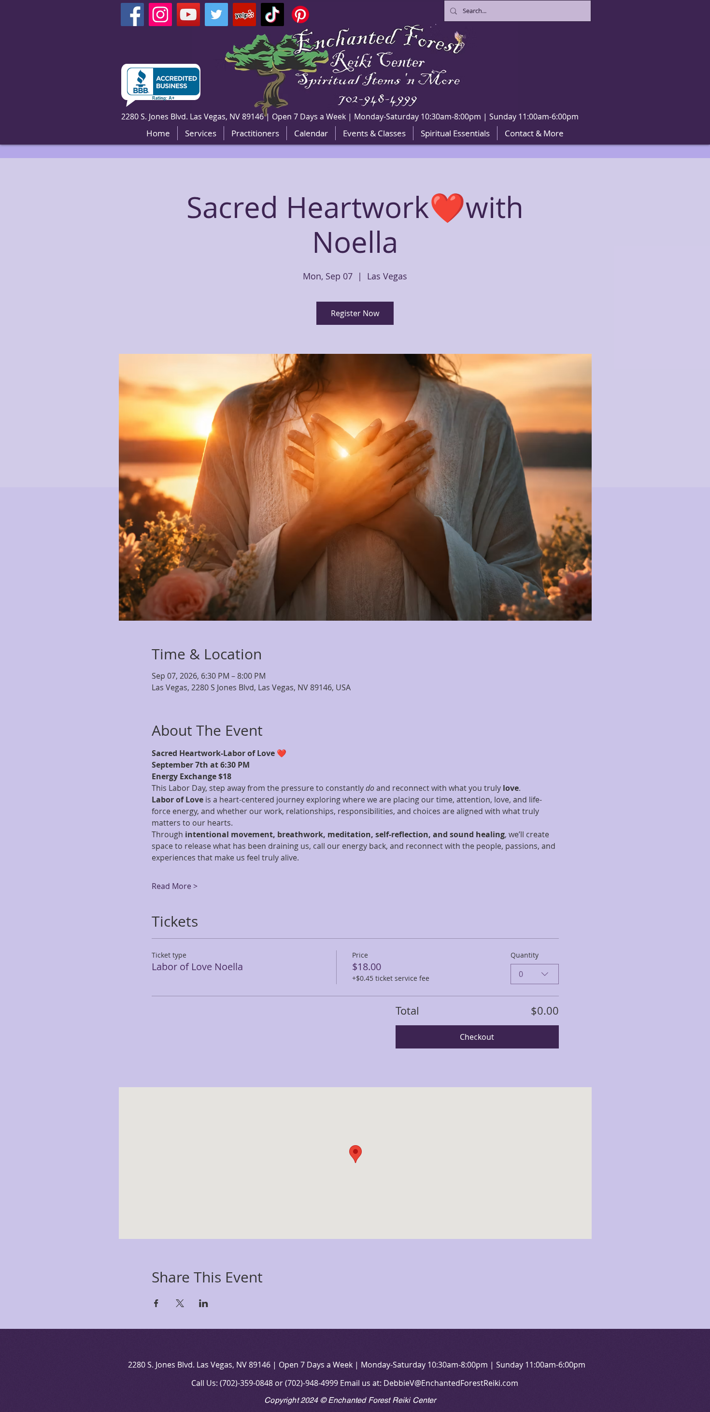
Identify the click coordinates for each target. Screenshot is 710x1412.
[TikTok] (272, 14)
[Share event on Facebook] (156, 1303)
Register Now (355, 313)
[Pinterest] (300, 14)
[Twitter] (216, 14)
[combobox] (535, 974)
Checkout (477, 1037)
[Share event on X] (180, 1303)
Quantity (525, 955)
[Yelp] (244, 14)
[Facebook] (132, 14)
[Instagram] (160, 14)
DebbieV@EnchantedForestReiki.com (450, 1383)
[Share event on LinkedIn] (203, 1303)
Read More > (175, 886)
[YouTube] (188, 14)
